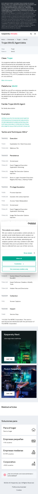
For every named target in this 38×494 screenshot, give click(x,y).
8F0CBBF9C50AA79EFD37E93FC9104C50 (15, 126)
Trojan (19, 39)
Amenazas (10, 39)
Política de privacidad (19, 487)
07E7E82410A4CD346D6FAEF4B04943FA (15, 120)
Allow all (19, 258)
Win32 (25, 39)
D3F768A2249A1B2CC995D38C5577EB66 (15, 124)
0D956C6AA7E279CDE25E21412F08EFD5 (15, 118)
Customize (17, 264)
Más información (6, 80)
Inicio (3, 39)
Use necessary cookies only (19, 269)
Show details (28, 253)
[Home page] (9, 34)
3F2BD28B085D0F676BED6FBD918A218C (15, 122)
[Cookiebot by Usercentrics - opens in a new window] (28, 224)
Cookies (19, 490)
